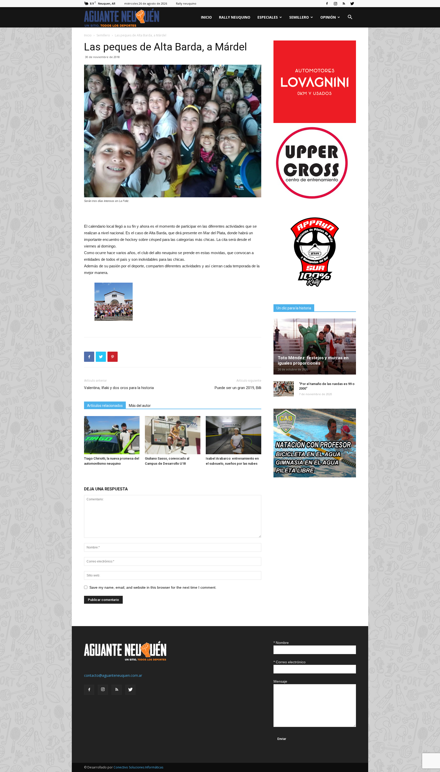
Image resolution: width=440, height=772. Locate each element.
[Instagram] (335, 3)
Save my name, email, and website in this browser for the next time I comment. (152, 587)
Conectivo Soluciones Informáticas (138, 767)
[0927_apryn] (314, 292)
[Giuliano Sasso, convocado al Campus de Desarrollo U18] (172, 435)
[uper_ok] (311, 198)
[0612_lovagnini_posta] (314, 121)
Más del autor (140, 406)
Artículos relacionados (105, 406)
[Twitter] (352, 3)
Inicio (206, 17)
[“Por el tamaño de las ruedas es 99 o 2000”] (283, 388)
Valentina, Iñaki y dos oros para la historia (119, 387)
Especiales (267, 17)
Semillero (299, 17)
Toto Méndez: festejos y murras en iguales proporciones (313, 360)
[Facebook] (327, 3)
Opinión (328, 17)
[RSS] (344, 3)
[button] (350, 17)
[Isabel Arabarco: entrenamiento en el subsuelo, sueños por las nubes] (233, 435)
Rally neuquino (186, 3)
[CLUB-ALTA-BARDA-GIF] (314, 476)
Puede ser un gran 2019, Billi (238, 387)
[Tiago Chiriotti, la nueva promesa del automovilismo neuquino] (112, 435)
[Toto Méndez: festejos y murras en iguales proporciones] (314, 347)
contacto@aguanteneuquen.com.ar (113, 675)
